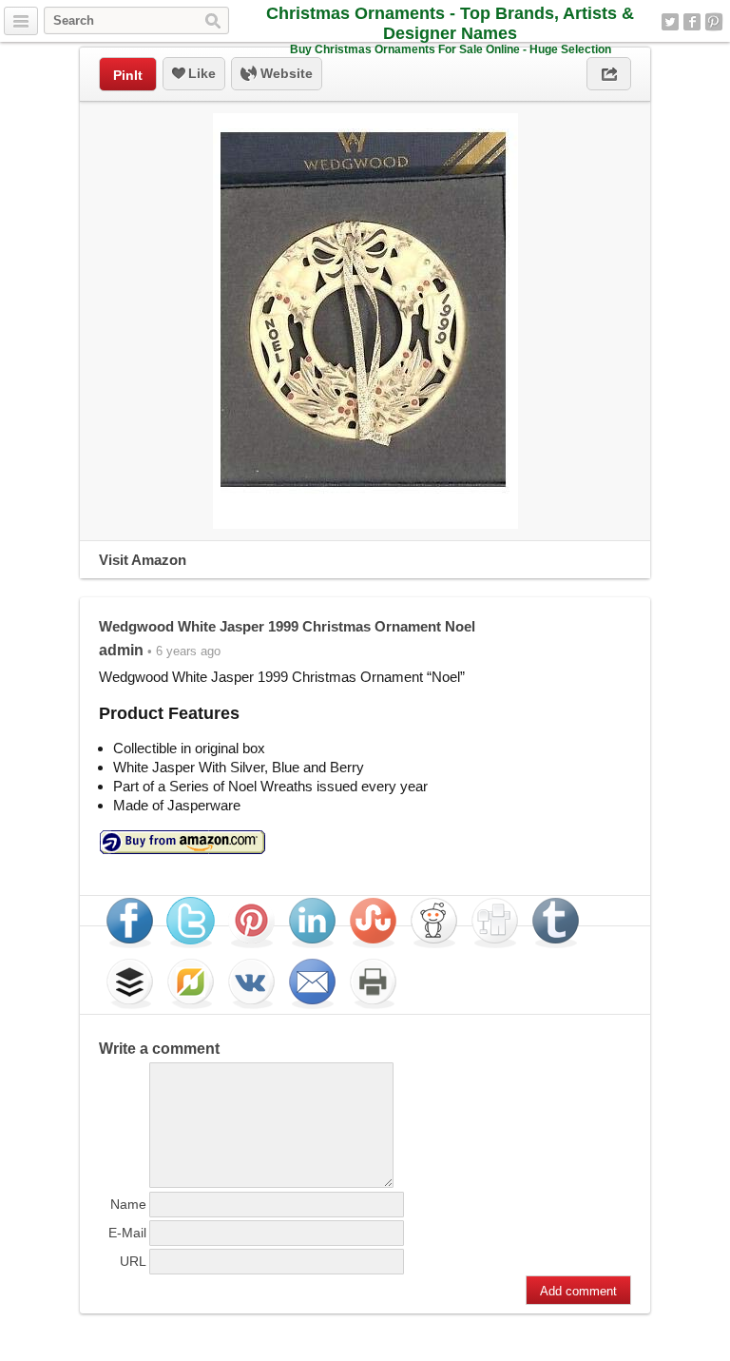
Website (285, 73)
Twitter (670, 21)
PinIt (128, 75)
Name (128, 1204)
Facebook (691, 21)
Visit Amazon (142, 560)
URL (133, 1261)
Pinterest (713, 21)
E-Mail (127, 1232)
